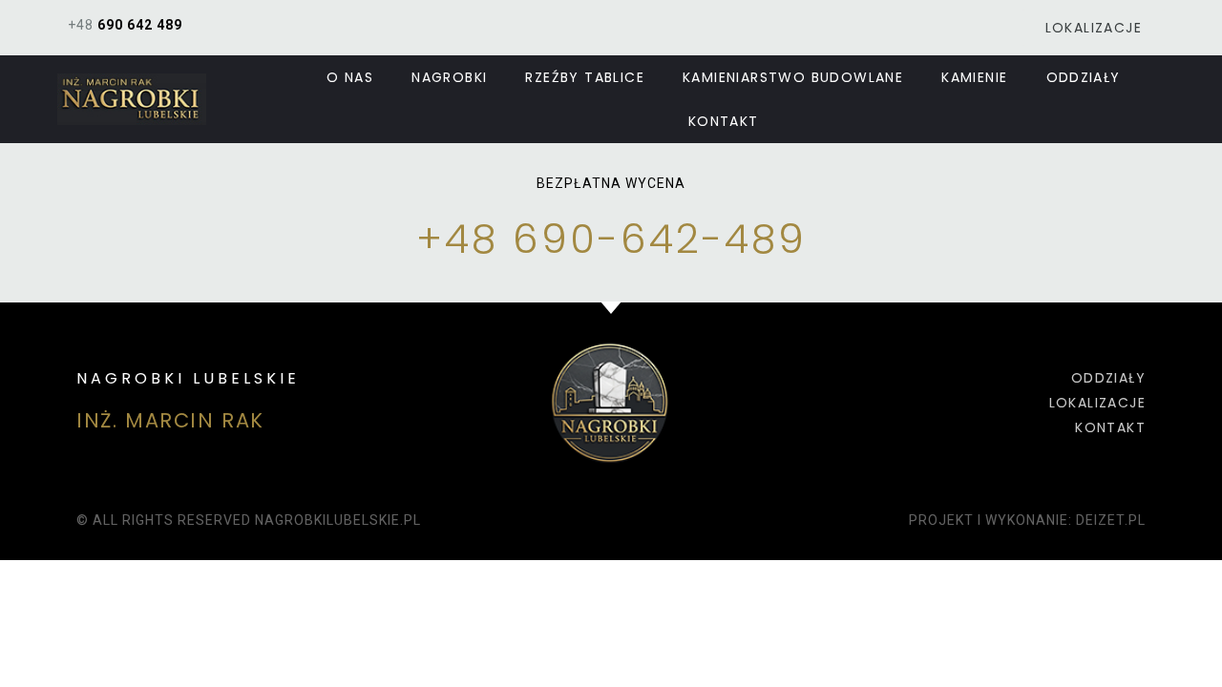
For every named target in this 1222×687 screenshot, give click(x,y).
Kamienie (974, 77)
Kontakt (723, 121)
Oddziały (1083, 77)
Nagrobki (449, 77)
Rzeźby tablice (584, 77)
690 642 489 (139, 24)
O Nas (350, 77)
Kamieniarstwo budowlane (793, 77)
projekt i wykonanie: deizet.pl (1027, 520)
